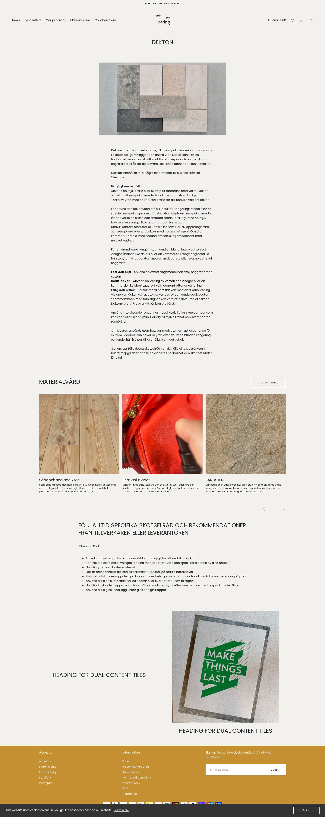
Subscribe (185, 420)
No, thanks (162, 433)
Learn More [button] (121, 810)
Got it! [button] (306, 810)
